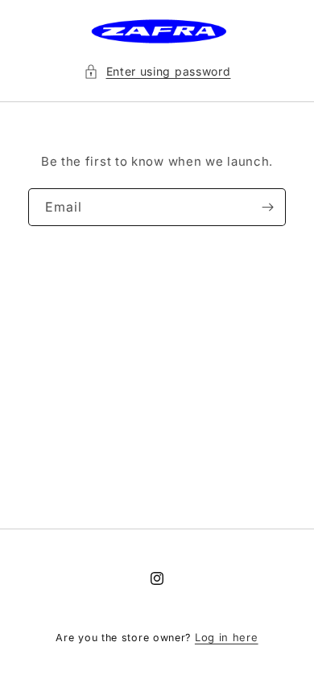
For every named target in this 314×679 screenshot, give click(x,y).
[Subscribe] (267, 207)
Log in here (226, 637)
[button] (157, 71)
